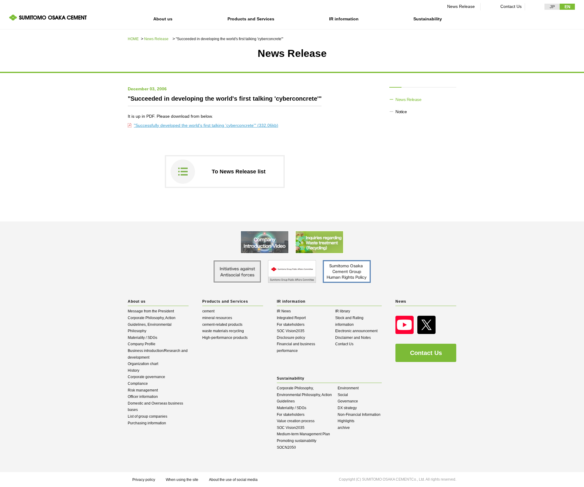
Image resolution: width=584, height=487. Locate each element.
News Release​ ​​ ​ (462, 6)
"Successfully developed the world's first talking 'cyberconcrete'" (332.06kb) (206, 125)
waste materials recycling (223, 331)
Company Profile (141, 344)
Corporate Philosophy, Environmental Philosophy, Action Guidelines (304, 394)
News (400, 301)
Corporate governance (146, 377)
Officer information (143, 397)
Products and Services (251, 18)
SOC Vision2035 (290, 331)
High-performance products (225, 338)
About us (162, 18)
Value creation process (296, 421)
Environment (348, 388)
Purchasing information (147, 423)
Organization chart (143, 364)
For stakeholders (290, 324)
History (133, 370)
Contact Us (511, 6)
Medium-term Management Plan (303, 434)
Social (343, 395)
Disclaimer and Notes (353, 338)
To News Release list (239, 172)
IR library (342, 311)
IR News (284, 311)
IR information (344, 18)
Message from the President (151, 311)
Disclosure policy (291, 338)
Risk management (143, 390)
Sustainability (427, 18)
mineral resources (217, 318)
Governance (348, 401)
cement (208, 311)
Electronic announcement (356, 331)
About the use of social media (233, 480)
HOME (133, 39)
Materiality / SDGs (142, 338)
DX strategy (347, 408)
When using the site (182, 480)
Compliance (138, 383)
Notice (401, 111)
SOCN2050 (286, 447)
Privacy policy (143, 480)
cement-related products (222, 324)
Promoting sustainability (296, 441)
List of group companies (147, 416)
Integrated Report (291, 318)
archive (344, 428)
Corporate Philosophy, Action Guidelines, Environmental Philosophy (152, 324)
